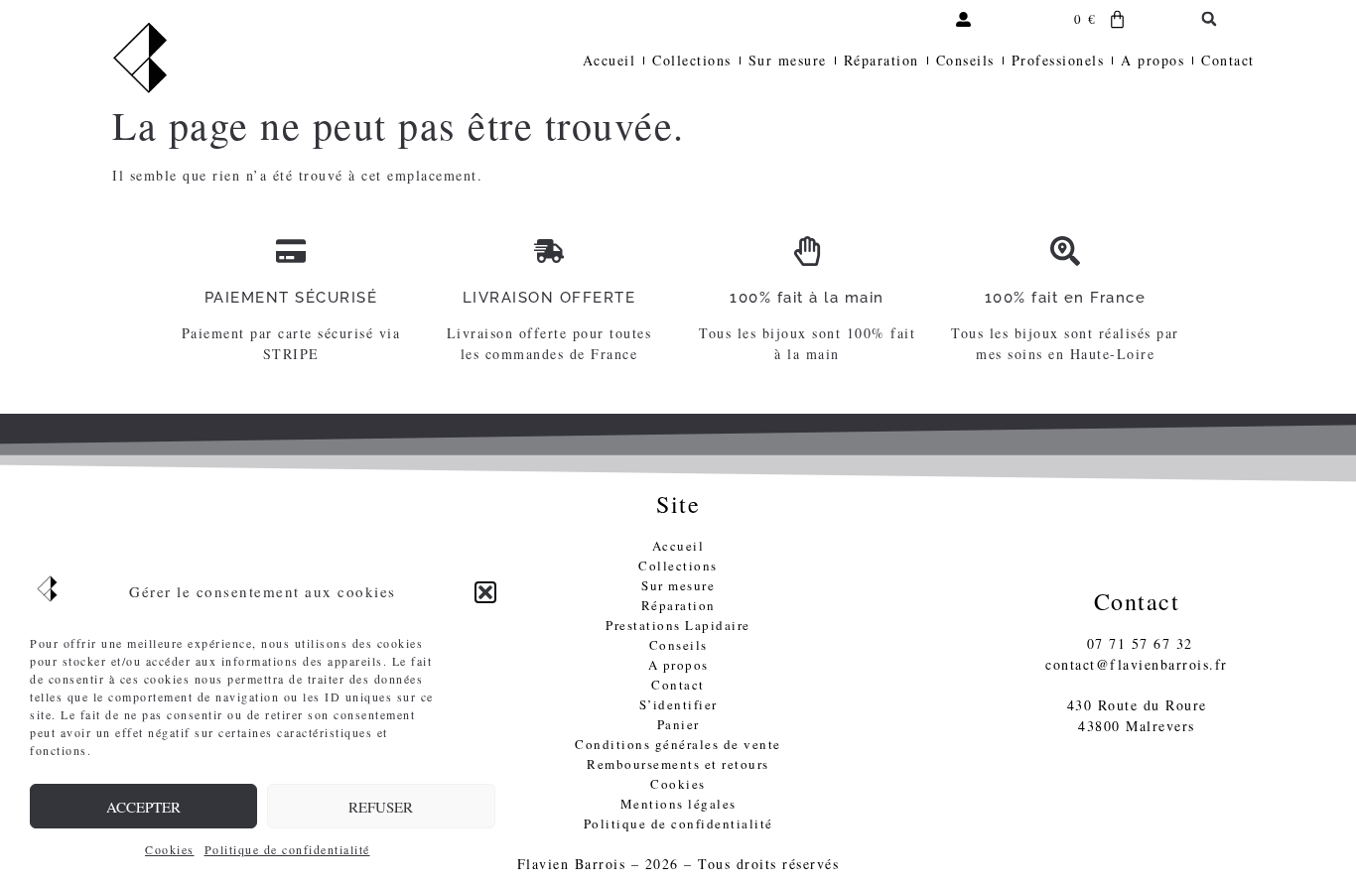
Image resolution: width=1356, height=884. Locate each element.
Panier (678, 724)
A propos (1152, 60)
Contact (1228, 60)
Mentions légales (678, 804)
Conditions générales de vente (678, 744)
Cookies (170, 849)
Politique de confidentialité (287, 849)
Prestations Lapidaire (678, 625)
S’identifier (678, 704)
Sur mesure (787, 60)
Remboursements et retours (678, 764)
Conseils (965, 60)
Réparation (881, 60)
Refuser (380, 807)
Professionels (1058, 60)
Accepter (143, 807)
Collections (692, 60)
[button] (485, 592)
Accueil (609, 60)
